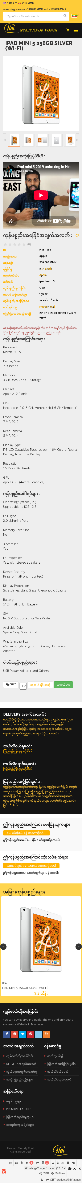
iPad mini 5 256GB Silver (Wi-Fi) (25, 988)
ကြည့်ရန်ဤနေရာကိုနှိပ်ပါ (17, 751)
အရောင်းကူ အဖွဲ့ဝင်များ (20, 1125)
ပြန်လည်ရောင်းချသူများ (20, 1117)
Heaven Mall (47, 307)
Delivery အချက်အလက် (21, 1064)
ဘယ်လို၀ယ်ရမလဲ (58, 1071)
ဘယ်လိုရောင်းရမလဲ (59, 1079)
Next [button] (78, 946)
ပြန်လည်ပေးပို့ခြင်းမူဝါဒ (61, 1064)
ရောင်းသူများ (14, 1101)
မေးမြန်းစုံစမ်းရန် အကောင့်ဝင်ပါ (26, 833)
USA (4, 983)
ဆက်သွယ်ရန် (55, 1056)
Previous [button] (3, 946)
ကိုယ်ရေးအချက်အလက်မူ (21, 1071)
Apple (43, 275)
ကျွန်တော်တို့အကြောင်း (19, 1056)
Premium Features (19, 1109)
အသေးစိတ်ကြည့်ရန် (41, 980)
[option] (41, 946)
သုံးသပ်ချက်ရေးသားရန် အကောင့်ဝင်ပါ (31, 866)
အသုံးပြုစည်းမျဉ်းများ (19, 1079)
